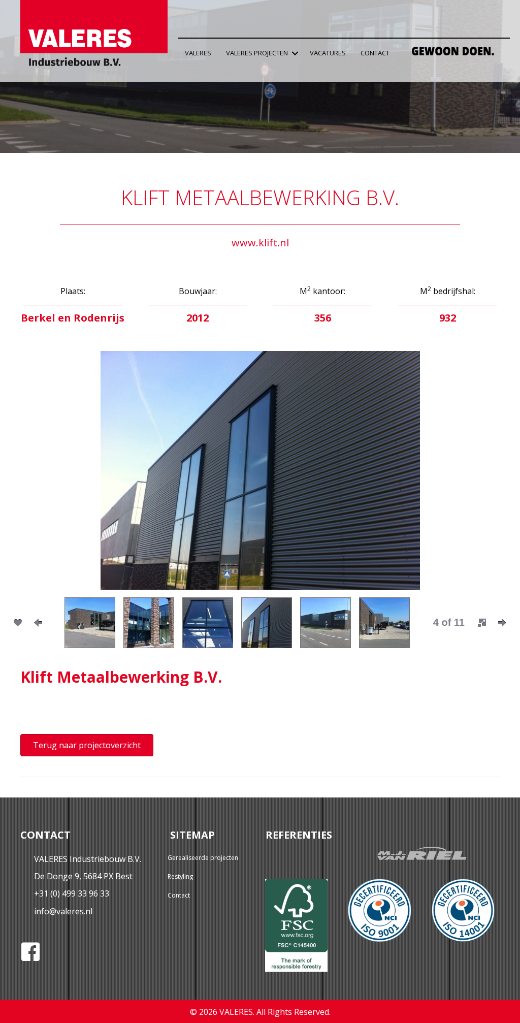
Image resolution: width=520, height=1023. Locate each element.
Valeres (198, 52)
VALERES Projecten (257, 52)
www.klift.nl (260, 242)
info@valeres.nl (63, 911)
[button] (295, 53)
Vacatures (328, 52)
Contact (375, 52)
